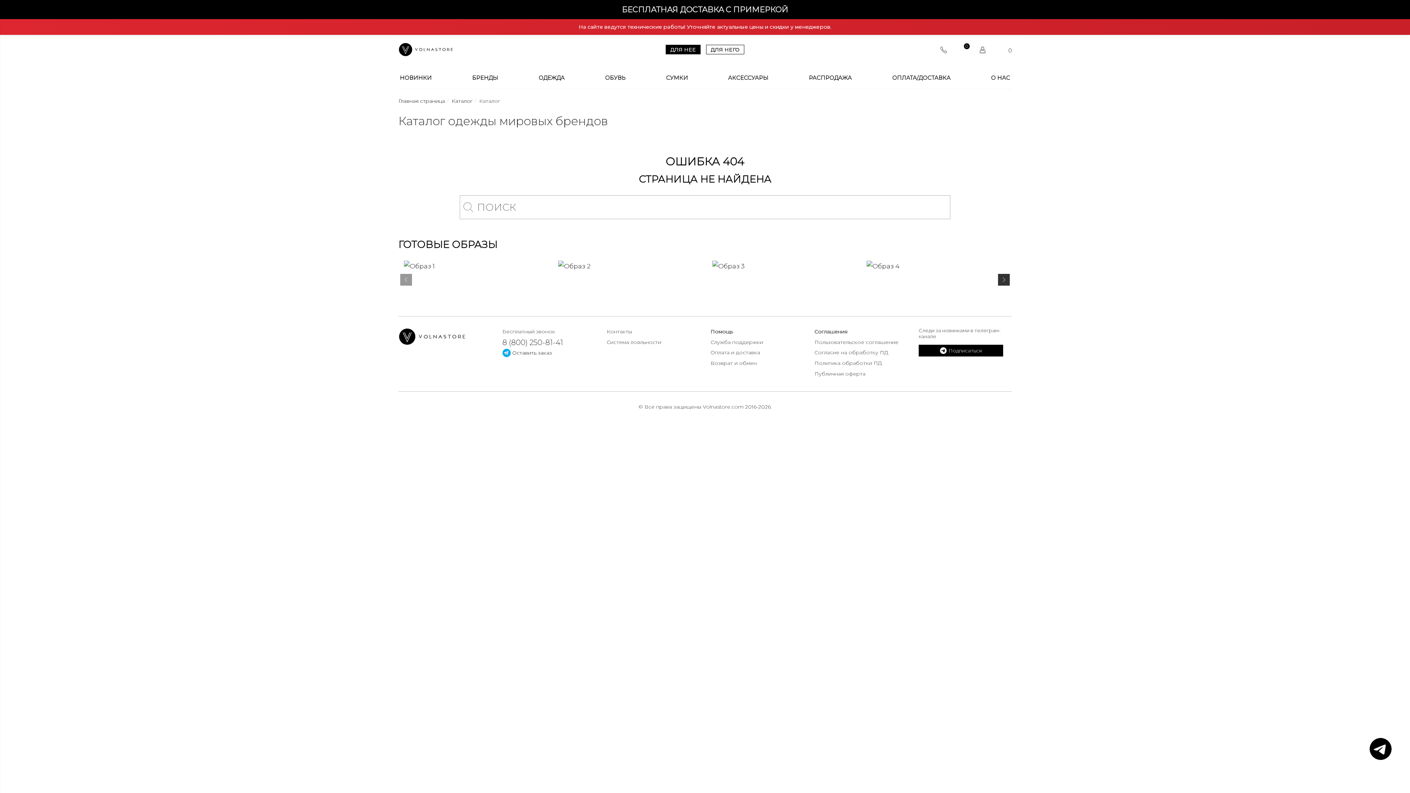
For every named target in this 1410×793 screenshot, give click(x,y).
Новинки (416, 78)
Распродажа (830, 78)
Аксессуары (748, 78)
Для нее (683, 49)
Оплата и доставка (735, 352)
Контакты (619, 331)
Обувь (615, 78)
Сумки (677, 78)
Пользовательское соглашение (856, 342)
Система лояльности (634, 342)
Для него (725, 49)
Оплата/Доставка (921, 78)
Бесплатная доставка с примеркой (705, 9)
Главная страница (421, 101)
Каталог (462, 101)
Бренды (485, 78)
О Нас (1000, 78)
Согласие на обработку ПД (851, 352)
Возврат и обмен (734, 363)
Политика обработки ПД (848, 363)
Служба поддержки (737, 342)
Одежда (552, 78)
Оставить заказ (531, 353)
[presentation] (406, 281)
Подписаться (965, 351)
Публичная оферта (839, 373)
